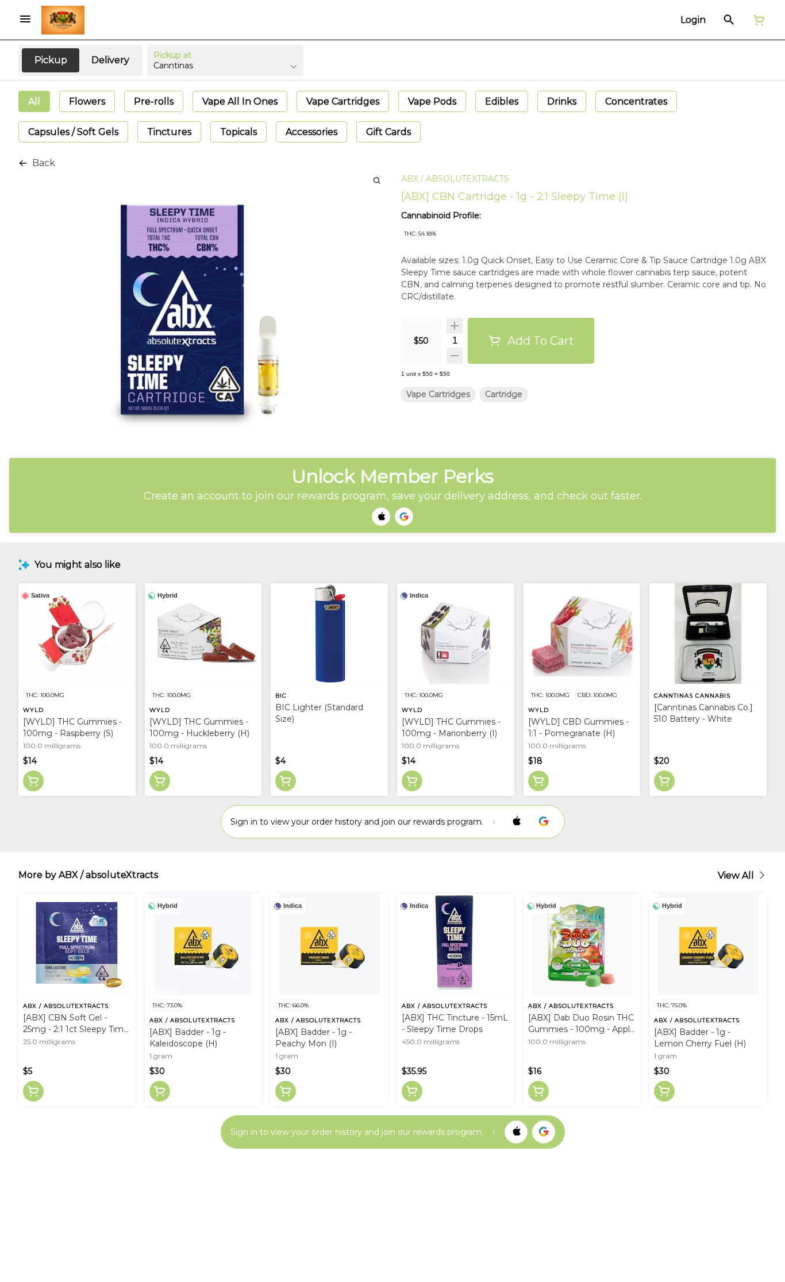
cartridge (503, 394)
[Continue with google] (404, 516)
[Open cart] (757, 20)
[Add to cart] (33, 781)
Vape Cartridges (438, 394)
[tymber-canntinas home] (62, 20)
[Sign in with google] (543, 821)
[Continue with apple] (381, 516)
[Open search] (729, 20)
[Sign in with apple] (516, 821)
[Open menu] (25, 19)
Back (43, 162)
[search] (377, 180)
